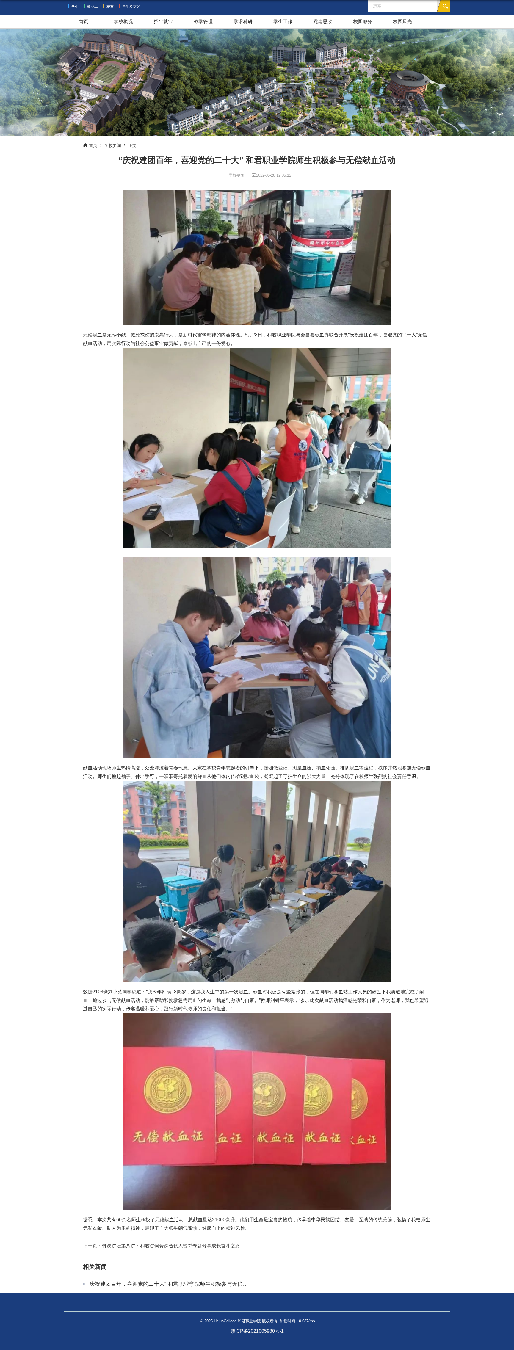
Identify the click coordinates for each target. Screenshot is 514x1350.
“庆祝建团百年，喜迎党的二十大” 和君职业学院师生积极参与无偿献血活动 (170, 1284)
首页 (83, 21)
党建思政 (322, 21)
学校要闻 (112, 145)
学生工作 (282, 21)
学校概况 (123, 21)
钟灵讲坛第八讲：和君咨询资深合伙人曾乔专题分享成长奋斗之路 (171, 1245)
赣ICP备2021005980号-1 (257, 1331)
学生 (75, 6)
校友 (110, 6)
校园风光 (402, 21)
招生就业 (163, 21)
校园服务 (362, 21)
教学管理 (203, 21)
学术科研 (243, 21)
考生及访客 (131, 6)
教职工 (92, 6)
